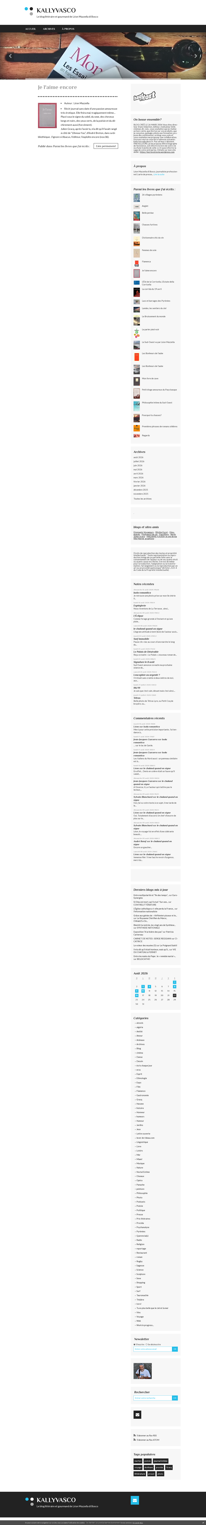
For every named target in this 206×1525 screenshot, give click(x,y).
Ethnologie (141, 1078)
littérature (140, 1474)
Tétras (137, 698)
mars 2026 (138, 477)
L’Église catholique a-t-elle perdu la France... (154, 908)
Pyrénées (140, 1231)
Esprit (139, 1074)
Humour (140, 1121)
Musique (140, 1163)
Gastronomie (142, 1095)
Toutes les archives (143, 498)
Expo (138, 1082)
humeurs (140, 1116)
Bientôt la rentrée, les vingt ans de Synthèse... (155, 925)
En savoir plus (138, 1523)
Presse (139, 1214)
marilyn (138, 1461)
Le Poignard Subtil (168, 945)
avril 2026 (138, 473)
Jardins (139, 1125)
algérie (139, 1027)
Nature (139, 1167)
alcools (139, 1023)
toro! (138, 1304)
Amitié (139, 1031)
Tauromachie (142, 1295)
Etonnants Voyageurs (144, 532)
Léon (136, 726)
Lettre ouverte (143, 1133)
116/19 (137, 687)
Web (138, 1321)
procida (159, 1467)
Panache (140, 1184)
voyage (138, 1467)
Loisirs (139, 1150)
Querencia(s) (142, 1235)
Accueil (30, 29)
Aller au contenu (9, 2)
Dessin (139, 1061)
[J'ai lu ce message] (203, 1522)
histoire (140, 1108)
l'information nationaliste (145, 911)
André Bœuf (140, 841)
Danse (139, 1057)
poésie (147, 1461)
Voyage (140, 1316)
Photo (139, 1197)
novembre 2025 (141, 493)
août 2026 (138, 457)
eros (138, 1069)
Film (138, 1086)
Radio (139, 1240)
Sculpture (140, 1274)
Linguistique (142, 1142)
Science (139, 1269)
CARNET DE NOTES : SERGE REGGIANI (152, 938)
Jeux (138, 1129)
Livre (138, 1146)
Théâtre (140, 1299)
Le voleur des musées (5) (145, 945)
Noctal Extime (143, 1172)
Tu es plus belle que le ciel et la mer (152, 1308)
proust (151, 1474)
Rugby (139, 1261)
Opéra (139, 1180)
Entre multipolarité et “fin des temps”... (151, 895)
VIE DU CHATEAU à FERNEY (155, 951)
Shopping (140, 1282)
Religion (140, 1244)
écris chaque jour (144, 1065)
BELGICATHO (143, 959)
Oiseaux (140, 1176)
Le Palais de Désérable (146, 651)
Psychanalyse (142, 1227)
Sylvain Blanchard (143, 797)
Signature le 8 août (144, 662)
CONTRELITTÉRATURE (145, 904)
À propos (68, 29)
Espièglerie (140, 605)
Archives (49, 29)
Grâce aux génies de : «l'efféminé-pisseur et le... (155, 915)
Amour (139, 1035)
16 (137, 995)
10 (143, 991)
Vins (138, 1312)
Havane (140, 1103)
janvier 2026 (139, 485)
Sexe (138, 1278)
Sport (139, 1287)
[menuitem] (32, 28)
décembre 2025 (141, 489)
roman (139, 1257)
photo (160, 1474)
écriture (149, 1467)
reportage (141, 1248)
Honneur (140, 1112)
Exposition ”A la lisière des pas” (148, 931)
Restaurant (141, 1252)
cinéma (139, 1052)
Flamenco (140, 1091)
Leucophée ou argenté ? (147, 675)
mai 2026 (138, 469)
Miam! (139, 1159)
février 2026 (139, 481)
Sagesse (140, 1265)
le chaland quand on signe (148, 628)
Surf (138, 1291)
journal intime (160, 1461)
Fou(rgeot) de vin (150, 534)
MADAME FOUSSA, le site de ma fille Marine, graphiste (155, 537)
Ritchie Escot (161, 532)
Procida (140, 1223)
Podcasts (140, 1201)
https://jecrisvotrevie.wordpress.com (157, 152)
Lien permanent (106, 146)
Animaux (140, 1040)
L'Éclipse (138, 615)
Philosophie (142, 1193)
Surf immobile (141, 638)
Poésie (139, 1206)
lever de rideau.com (145, 1138)
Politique (140, 1210)
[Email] (137, 1415)
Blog (138, 1048)
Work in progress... (145, 1325)
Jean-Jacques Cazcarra (145, 739)
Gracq (139, 1099)
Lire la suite (159, 174)
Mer (138, 1155)
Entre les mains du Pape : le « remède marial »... (155, 956)
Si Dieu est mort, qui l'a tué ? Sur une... (151, 902)
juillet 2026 (139, 461)
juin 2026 (138, 465)
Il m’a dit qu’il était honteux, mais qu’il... (151, 949)
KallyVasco (56, 10)
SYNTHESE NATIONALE (148, 927)
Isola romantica (142, 592)
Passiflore (164, 534)
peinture (140, 1189)
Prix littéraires (143, 1218)
